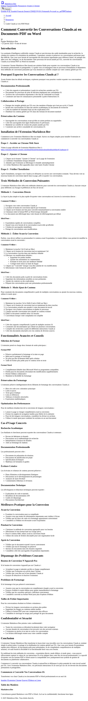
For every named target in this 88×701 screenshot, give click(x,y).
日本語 (33, 11)
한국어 (39, 11)
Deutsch (27, 11)
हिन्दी (64, 11)
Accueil (8, 15)
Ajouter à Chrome (33, 6)
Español (14, 11)
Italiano (69, 11)
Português (46, 11)
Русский (53, 11)
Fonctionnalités (12, 6)
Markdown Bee (10, 4)
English (4, 11)
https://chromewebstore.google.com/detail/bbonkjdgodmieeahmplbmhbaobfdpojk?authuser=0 (34, 150)
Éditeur (3, 6)
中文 (9, 11)
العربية (59, 11)
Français (20, 11)
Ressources (22, 6)
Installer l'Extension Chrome (11, 680)
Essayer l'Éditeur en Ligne (31, 680)
